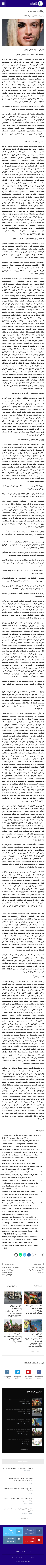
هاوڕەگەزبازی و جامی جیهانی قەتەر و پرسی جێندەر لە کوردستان (34, 1269)
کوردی (29, 1552)
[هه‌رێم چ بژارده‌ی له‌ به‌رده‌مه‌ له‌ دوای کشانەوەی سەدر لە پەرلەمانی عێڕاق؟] (39, 1491)
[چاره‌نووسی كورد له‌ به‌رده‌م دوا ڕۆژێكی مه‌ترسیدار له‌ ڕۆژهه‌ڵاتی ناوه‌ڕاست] (37, 1442)
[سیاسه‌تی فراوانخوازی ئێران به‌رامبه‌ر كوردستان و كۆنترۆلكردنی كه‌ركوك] (39, 1471)
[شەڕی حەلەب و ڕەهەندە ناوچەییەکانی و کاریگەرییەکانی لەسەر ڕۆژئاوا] (13, 1325)
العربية (23, 1552)
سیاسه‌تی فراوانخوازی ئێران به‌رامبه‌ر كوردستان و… (17, 1468)
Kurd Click (27, 1561)
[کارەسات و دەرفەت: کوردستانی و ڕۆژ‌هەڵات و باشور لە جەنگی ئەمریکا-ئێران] (33, 1298)
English (17, 1552)
